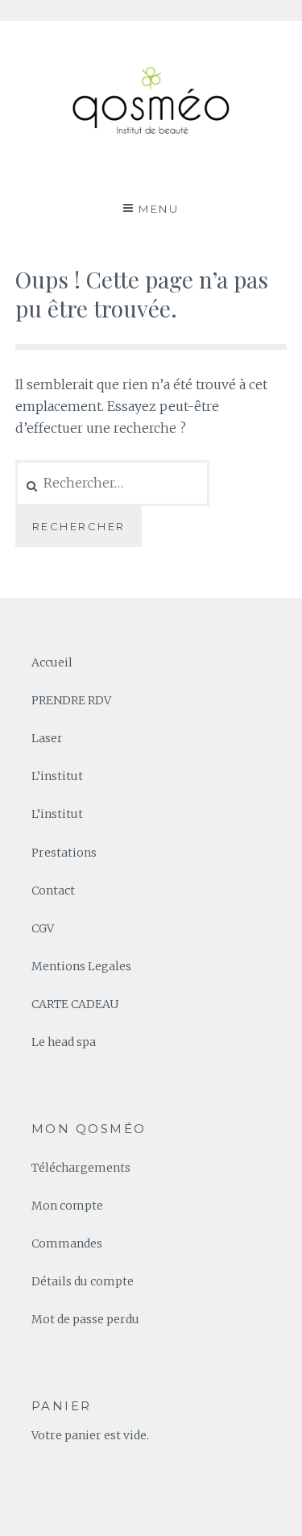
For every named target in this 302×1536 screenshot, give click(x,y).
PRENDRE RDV (71, 700)
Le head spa (63, 1042)
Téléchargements (80, 1167)
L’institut (57, 776)
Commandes (66, 1243)
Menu (159, 208)
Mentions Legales (81, 966)
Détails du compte (82, 1281)
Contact (53, 890)
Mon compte (67, 1205)
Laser (47, 738)
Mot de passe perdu (85, 1319)
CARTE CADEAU (74, 1004)
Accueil (51, 662)
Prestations (64, 852)
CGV (42, 928)
